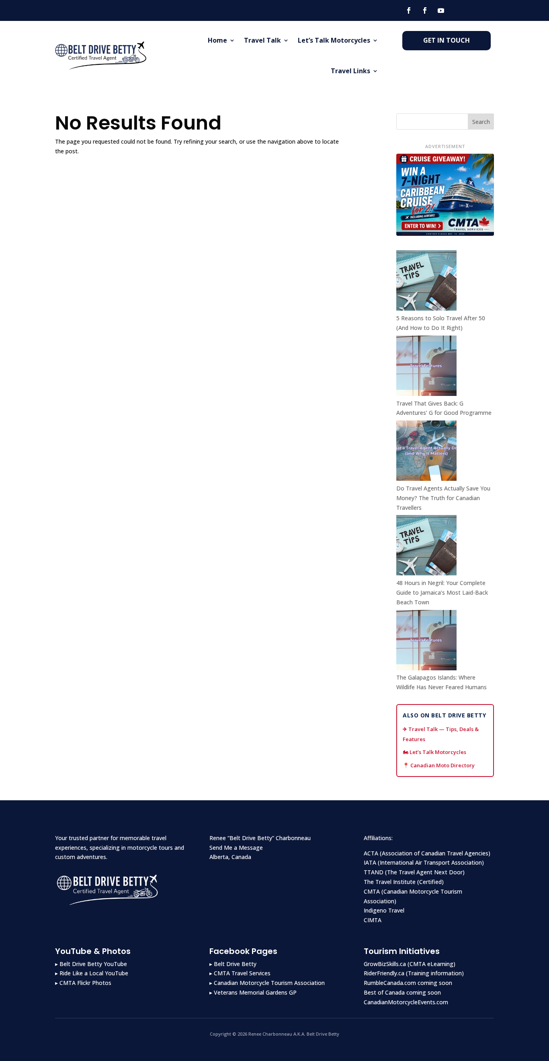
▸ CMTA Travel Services (239, 973)
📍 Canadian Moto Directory (439, 765)
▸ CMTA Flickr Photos (83, 983)
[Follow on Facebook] (408, 10)
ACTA (371, 853)
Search (481, 122)
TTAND (373, 872)
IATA (370, 862)
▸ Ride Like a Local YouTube (91, 973)
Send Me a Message (236, 847)
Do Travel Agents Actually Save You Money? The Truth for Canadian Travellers (443, 497)
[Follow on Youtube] (440, 10)
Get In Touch (446, 40)
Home (217, 40)
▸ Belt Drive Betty (232, 964)
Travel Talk (262, 40)
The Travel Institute (390, 882)
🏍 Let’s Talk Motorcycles (434, 752)
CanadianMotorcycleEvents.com (406, 1002)
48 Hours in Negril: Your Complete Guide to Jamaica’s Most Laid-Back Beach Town (442, 592)
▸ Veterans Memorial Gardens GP (253, 992)
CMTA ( (373, 891)
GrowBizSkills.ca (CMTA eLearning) (409, 964)
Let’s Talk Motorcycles (334, 40)
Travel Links (350, 70)
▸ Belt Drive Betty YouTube (91, 964)
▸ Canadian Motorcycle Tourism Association (267, 983)
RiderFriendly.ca (384, 973)
